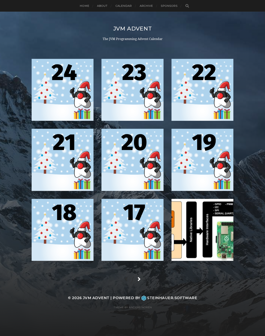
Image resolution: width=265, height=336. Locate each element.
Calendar (123, 6)
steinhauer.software (172, 298)
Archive (146, 6)
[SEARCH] (187, 6)
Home (84, 6)
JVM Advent (132, 28)
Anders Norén (140, 307)
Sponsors (169, 6)
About (102, 6)
